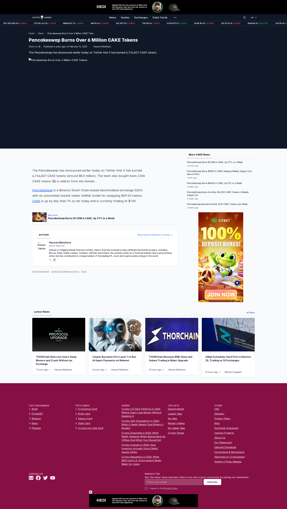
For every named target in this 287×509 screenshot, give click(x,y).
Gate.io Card (85, 418)
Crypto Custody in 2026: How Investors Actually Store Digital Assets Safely (140, 448)
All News (250, 312)
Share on (33, 46)
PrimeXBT (37, 413)
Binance (36, 418)
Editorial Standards (40, 271)
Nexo (35, 423)
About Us (219, 437)
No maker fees (176, 428)
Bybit (35, 408)
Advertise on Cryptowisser (229, 456)
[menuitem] (112, 17)
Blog (216, 423)
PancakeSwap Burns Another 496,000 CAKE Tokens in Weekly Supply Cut (218, 193)
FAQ (216, 408)
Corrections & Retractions (229, 452)
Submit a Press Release (227, 461)
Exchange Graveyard (226, 428)
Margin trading (176, 423)
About (83, 271)
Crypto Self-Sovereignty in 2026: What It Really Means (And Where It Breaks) (142, 424)
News (41, 33)
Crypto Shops (176, 432)
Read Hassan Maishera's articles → (155, 235)
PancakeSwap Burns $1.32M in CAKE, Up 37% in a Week (215, 162)
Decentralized (176, 408)
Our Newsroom (223, 442)
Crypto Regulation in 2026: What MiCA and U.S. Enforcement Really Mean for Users (141, 460)
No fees (172, 418)
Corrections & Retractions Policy (65, 271)
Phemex (36, 428)
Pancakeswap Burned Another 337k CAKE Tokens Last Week (217, 204)
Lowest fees (175, 413)
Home (31, 33)
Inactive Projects (224, 432)
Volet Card (84, 423)
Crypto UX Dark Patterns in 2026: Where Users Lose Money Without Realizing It (142, 412)
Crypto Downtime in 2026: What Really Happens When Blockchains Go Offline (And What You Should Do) (143, 436)
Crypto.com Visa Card (90, 428)
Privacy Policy (222, 418)
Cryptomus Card (87, 408)
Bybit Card (84, 413)
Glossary (219, 413)
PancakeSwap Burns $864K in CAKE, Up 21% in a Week (214, 183)
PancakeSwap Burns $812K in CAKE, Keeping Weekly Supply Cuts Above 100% (219, 172)
